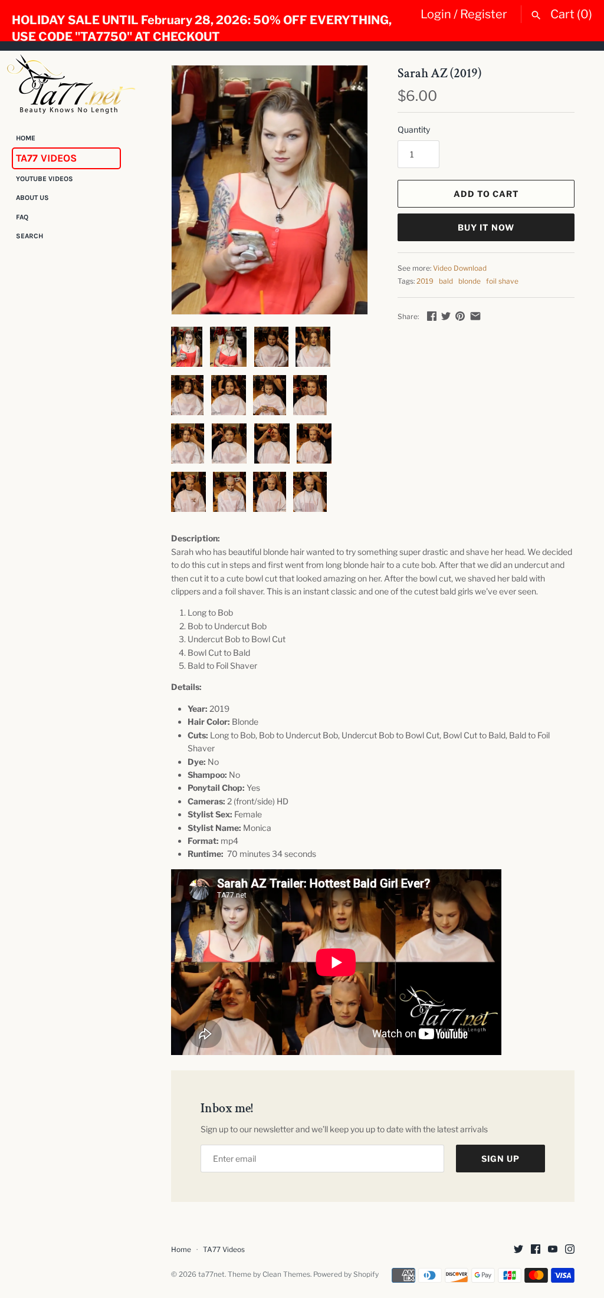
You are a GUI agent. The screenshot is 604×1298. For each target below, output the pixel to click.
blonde (469, 281)
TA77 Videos (46, 158)
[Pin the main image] (460, 316)
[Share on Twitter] (446, 316)
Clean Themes (286, 1274)
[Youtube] (552, 1250)
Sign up (500, 1159)
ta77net (211, 1274)
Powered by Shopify (346, 1274)
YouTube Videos (44, 179)
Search (29, 236)
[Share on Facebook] (431, 316)
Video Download (460, 268)
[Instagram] (570, 1250)
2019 (425, 281)
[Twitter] (518, 1250)
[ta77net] (71, 84)
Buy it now (486, 227)
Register (483, 14)
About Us (32, 197)
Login (436, 14)
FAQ (22, 217)
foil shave (502, 281)
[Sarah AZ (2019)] (269, 190)
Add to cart (486, 194)
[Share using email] (475, 316)
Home (25, 138)
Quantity (414, 129)
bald (446, 281)
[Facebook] (535, 1250)
